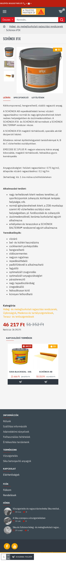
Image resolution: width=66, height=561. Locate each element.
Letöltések (38, 97)
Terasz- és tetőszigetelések (18, 316)
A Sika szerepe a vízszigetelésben (29, 518)
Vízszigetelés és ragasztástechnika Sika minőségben (37, 509)
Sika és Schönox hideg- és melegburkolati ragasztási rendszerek (37, 527)
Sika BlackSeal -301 (20, 372)
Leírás (6, 97)
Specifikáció (21, 97)
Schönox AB (45, 372)
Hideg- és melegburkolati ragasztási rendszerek (36, 26)
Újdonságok (9, 312)
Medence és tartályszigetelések (35, 312)
